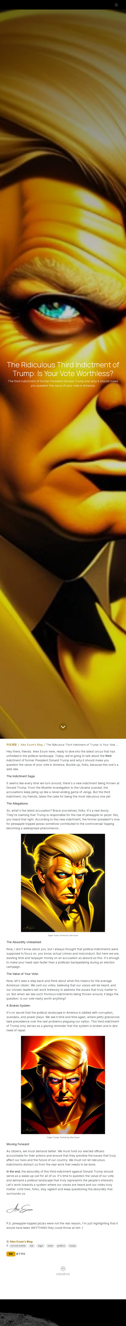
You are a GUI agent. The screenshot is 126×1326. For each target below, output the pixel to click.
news (50, 1246)
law (31, 1246)
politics (61, 1246)
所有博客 (11, 744)
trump (72, 1246)
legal (40, 1246)
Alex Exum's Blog (31, 744)
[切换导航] (116, 4)
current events (18, 1246)
